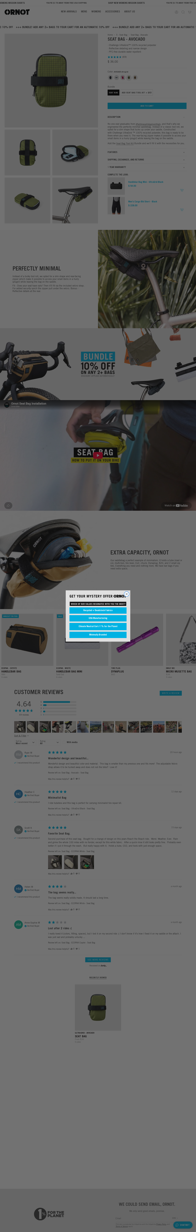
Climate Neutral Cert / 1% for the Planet (98, 626)
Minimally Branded (98, 635)
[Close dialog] (126, 594)
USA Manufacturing (98, 618)
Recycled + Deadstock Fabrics (98, 610)
